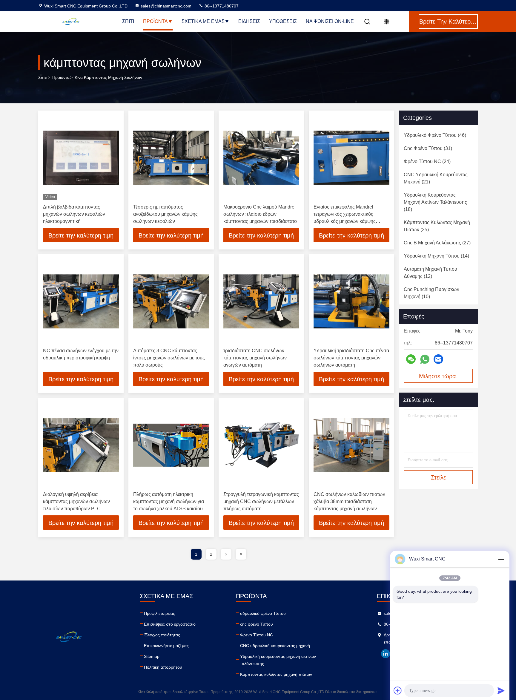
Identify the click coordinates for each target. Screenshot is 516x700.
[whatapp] (425, 359)
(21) (436, 178)
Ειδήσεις (249, 21)
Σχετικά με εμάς (203, 21)
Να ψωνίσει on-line (330, 21)
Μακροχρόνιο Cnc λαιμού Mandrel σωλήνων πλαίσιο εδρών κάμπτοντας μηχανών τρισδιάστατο (260, 214)
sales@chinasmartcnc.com (166, 6)
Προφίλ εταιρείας (159, 613)
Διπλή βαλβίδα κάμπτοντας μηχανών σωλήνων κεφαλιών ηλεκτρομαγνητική (74, 214)
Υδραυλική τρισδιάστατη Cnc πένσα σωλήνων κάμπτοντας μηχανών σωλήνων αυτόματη (351, 357)
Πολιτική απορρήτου (163, 667)
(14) (436, 255)
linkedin (385, 653)
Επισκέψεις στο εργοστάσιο (170, 624)
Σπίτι (128, 21)
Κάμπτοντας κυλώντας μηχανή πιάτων (276, 674)
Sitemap (151, 656)
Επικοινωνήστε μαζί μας (166, 645)
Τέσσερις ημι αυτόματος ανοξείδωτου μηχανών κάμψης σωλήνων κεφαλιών (165, 214)
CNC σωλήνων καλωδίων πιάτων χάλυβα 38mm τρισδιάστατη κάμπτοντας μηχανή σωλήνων (349, 501)
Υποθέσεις (283, 21)
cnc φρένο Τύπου (256, 624)
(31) (428, 148)
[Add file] (398, 690)
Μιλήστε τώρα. (438, 376)
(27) (437, 242)
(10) (431, 293)
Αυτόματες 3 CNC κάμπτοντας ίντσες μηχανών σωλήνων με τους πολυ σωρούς (169, 357)
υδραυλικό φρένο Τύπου (263, 613)
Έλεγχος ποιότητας (162, 634)
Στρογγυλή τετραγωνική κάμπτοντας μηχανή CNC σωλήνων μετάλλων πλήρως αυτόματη (261, 501)
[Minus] (501, 559)
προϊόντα (61, 77)
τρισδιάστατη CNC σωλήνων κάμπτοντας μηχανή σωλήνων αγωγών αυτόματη (255, 357)
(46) (435, 135)
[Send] (501, 690)
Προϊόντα (155, 21)
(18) (435, 202)
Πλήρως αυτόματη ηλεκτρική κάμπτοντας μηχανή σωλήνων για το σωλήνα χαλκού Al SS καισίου (168, 501)
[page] (226, 554)
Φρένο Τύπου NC (256, 634)
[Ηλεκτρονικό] (438, 359)
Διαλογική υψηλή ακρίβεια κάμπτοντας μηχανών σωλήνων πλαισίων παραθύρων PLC (76, 501)
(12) (430, 272)
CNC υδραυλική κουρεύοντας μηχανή (275, 645)
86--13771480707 (221, 6)
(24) (427, 161)
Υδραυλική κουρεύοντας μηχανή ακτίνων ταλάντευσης (278, 660)
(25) (437, 226)
